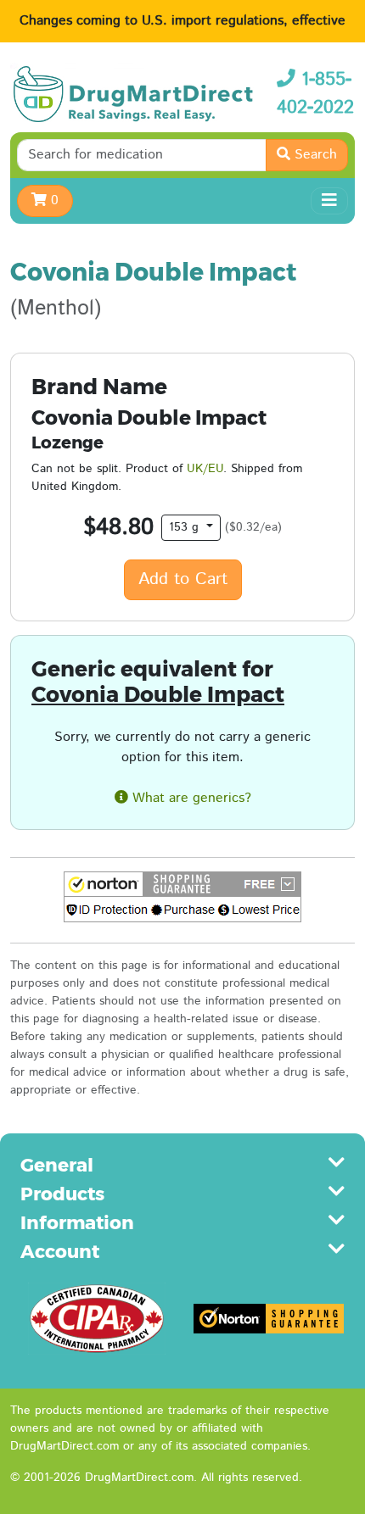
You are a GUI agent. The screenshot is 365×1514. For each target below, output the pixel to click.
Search (313, 154)
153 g (186, 527)
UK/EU (205, 468)
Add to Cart (182, 579)
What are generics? (189, 798)
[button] (182, 896)
